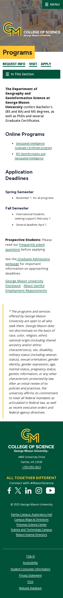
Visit (33, 64)
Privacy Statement (30, 575)
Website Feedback (30, 588)
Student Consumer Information (30, 569)
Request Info (14, 64)
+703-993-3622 (31, 467)
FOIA (30, 582)
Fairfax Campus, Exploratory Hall (31, 514)
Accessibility (30, 562)
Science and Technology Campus (31, 529)
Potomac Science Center (31, 524)
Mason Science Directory (31, 534)
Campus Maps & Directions (31, 519)
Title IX (30, 556)
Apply (46, 64)
